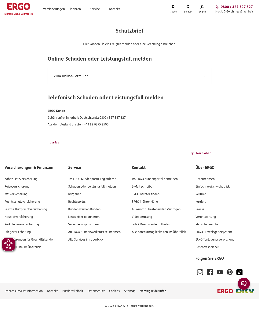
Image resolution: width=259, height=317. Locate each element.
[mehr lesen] (129, 76)
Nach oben (203, 153)
